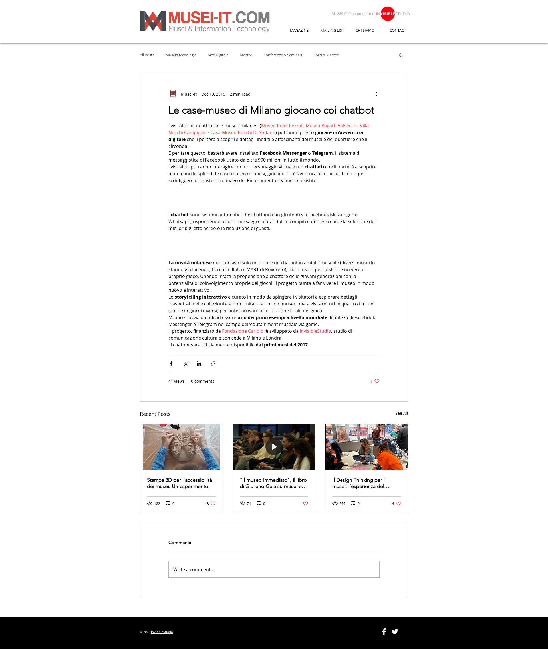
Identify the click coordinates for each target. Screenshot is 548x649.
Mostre (246, 54)
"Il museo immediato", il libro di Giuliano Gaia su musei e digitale (273, 483)
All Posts (147, 54)
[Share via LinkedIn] (199, 363)
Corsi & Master (325, 54)
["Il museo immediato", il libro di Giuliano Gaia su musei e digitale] (274, 447)
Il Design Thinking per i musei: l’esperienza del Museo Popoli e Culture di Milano (362, 483)
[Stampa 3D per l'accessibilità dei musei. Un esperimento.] (181, 447)
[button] (401, 55)
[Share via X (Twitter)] (185, 363)
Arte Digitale (218, 54)
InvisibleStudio (162, 632)
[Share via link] (213, 363)
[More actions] (376, 93)
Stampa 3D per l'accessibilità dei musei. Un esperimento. (179, 483)
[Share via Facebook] (171, 363)
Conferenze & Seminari (282, 54)
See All (401, 413)
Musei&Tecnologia (181, 54)
